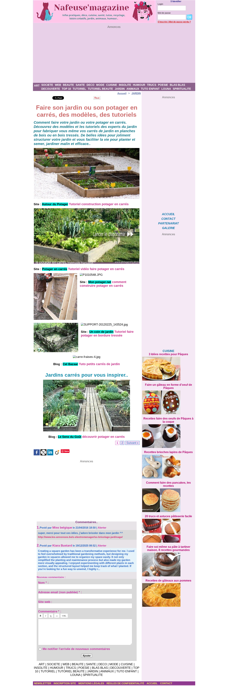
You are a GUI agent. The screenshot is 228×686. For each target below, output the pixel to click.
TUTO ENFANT (150, 88)
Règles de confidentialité (126, 683)
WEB (58, 84)
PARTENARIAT (168, 223)
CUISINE (111, 84)
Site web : (45, 601)
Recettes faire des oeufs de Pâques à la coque (168, 420)
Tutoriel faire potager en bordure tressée (107, 333)
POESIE (163, 84)
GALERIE (168, 228)
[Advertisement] (114, 56)
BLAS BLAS (177, 84)
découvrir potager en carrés (103, 436)
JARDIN (120, 88)
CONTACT (168, 218)
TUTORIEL (79, 88)
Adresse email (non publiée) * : (60, 592)
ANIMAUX (132, 88)
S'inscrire (162, 22)
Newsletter (43, 683)
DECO (90, 84)
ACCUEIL (168, 214)
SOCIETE (47, 84)
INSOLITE (125, 84)
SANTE (80, 84)
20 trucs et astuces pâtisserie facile (168, 516)
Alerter (102, 527)
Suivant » (132, 442)
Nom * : (43, 582)
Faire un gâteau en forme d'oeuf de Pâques (168, 386)
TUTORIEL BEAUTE (100, 88)
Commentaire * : (49, 611)
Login (160, 4)
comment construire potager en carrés (103, 283)
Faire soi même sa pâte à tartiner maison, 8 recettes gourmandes (168, 548)
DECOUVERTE (50, 88)
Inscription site (65, 683)
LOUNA (166, 88)
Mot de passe (164, 13)
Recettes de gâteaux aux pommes (168, 580)
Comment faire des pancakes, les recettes (168, 484)
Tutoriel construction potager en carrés (99, 204)
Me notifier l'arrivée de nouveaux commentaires (76, 649)
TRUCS (151, 84)
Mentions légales (91, 683)
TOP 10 (66, 88)
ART (37, 85)
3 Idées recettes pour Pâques (168, 354)
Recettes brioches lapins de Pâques (168, 452)
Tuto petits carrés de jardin (99, 364)
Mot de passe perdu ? (180, 22)
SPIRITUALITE (182, 88)
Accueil (121, 93)
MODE (100, 84)
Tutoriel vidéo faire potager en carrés (96, 269)
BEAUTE (68, 84)
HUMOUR (139, 84)
